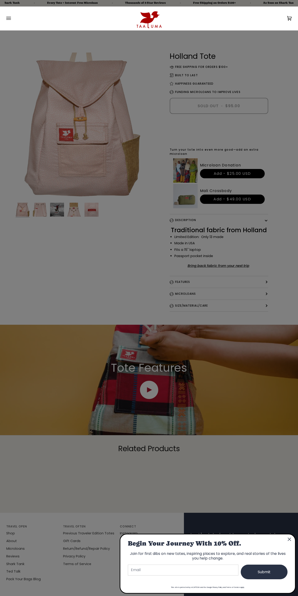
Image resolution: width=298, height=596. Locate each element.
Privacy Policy (218, 587)
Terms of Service (233, 587)
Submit (264, 572)
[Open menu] (13, 18)
